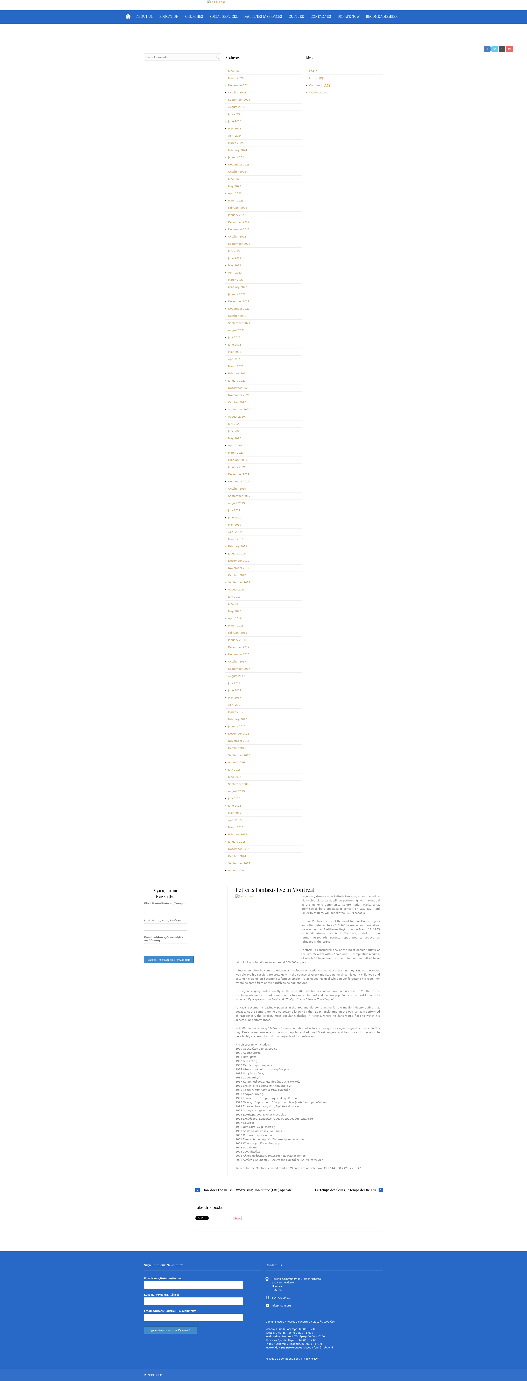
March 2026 (236, 78)
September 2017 (239, 668)
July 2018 (234, 596)
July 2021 (234, 337)
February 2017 (237, 719)
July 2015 (234, 798)
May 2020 (234, 438)
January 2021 (237, 380)
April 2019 (235, 531)
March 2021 (236, 366)
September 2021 (239, 323)
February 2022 (237, 287)
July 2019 (234, 510)
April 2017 (235, 704)
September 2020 (239, 409)
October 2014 (237, 856)
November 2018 (239, 567)
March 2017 (236, 712)
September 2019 (239, 495)
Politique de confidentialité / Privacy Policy (292, 1358)
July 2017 (234, 683)
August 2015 (236, 791)
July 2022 (234, 251)
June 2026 (234, 70)
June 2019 (234, 517)
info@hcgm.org (281, 1305)
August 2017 (236, 676)
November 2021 (239, 308)
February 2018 (237, 632)
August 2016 (236, 762)
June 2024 (234, 121)
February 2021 (237, 373)
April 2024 (235, 135)
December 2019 (238, 474)
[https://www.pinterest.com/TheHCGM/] (509, 48)
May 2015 (234, 812)
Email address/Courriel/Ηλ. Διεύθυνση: (164, 939)
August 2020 (236, 416)
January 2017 (237, 726)
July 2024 (234, 114)
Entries (316, 78)
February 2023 (237, 207)
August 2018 (236, 589)
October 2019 (237, 488)
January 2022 (237, 294)
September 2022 (239, 243)
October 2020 (237, 402)
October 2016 (237, 748)
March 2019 (236, 539)
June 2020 (234, 431)
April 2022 (235, 272)
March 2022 (236, 279)
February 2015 (237, 834)
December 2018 (238, 560)
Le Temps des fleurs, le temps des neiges (345, 1190)
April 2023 (235, 193)
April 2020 (235, 445)
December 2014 (238, 848)
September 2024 (239, 99)
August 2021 (236, 330)
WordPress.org (318, 92)
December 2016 (238, 733)
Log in (313, 70)
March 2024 (236, 142)
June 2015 (234, 805)
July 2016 (234, 769)
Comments (319, 85)
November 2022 (239, 229)
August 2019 (236, 503)
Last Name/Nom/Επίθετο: (163, 920)
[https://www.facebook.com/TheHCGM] (487, 48)
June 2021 (234, 344)
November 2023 (239, 164)
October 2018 (237, 575)
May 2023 (234, 186)
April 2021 (235, 359)
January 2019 (237, 553)
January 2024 (237, 157)
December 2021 (238, 301)
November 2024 (239, 85)
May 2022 (234, 265)
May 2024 (234, 128)
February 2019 (237, 546)
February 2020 (237, 459)
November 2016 (239, 740)
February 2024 (237, 150)
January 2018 (237, 640)
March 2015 (236, 827)
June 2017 (234, 690)
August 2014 (236, 870)
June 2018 (234, 603)
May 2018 (234, 611)
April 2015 (235, 820)
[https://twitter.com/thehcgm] (494, 48)
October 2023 (237, 171)
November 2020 (239, 395)
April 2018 (235, 618)
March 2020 (236, 452)
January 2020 (237, 467)
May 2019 (234, 524)
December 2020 (238, 387)
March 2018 (236, 625)
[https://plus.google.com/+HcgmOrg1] (502, 48)
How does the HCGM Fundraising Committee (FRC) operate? (248, 1190)
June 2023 (234, 178)
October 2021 (237, 315)
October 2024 (237, 92)
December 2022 (238, 222)
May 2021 (234, 351)
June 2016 (234, 776)
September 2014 (239, 863)
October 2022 (237, 236)
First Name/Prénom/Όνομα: (165, 903)
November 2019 (239, 481)
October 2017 (237, 661)
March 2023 (236, 200)
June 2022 (234, 258)
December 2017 (238, 647)
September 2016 (239, 755)
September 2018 (239, 582)
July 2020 (234, 423)
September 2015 (239, 784)
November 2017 (239, 654)
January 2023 (237, 215)
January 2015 (237, 841)
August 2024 (236, 106)
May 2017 (234, 697)
